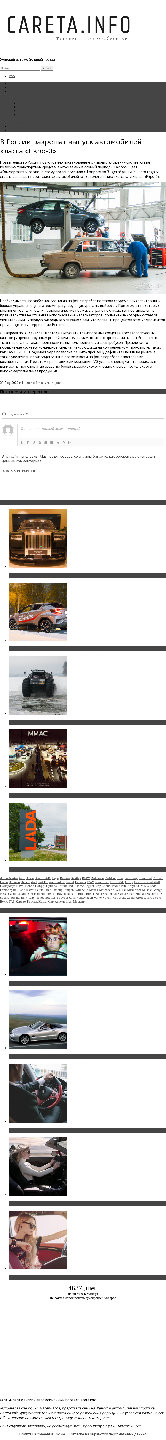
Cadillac (110, 878)
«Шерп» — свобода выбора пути (37, 722)
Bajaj (55, 878)
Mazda (93, 890)
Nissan (4, 893)
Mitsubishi (134, 890)
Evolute (59, 882)
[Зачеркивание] (40, 442)
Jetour (116, 886)
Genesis (139, 882)
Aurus (30, 878)
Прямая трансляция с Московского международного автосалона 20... (69, 795)
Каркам (21, 901)
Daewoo (14, 882)
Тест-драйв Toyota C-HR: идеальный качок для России (56, 648)
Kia (146, 886)
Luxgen (69, 890)
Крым (42, 901)
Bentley (76, 878)
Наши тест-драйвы (31, 99)
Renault (72, 893)
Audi (22, 878)
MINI (122, 890)
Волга (4, 901)
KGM (139, 886)
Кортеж (32, 901)
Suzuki (15, 897)
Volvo (98, 897)
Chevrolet (145, 878)
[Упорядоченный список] (46, 442)
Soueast (141, 893)
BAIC (47, 878)
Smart (131, 893)
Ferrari (99, 882)
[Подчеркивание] (34, 442)
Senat (113, 893)
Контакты (16, 126)
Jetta (124, 886)
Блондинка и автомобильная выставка (43, 1277)
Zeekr (131, 897)
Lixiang (57, 890)
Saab (99, 893)
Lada (153, 886)
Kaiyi (131, 886)
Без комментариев (49, 383)
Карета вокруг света (32, 114)
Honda (29, 886)
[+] (70, 442)
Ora (30, 893)
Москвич (79, 901)
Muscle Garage (152, 890)
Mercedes (105, 890)
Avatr (39, 878)
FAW (90, 882)
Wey (115, 897)
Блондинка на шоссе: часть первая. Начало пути (51, 1203)
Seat (106, 893)
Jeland (106, 886)
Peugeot (39, 893)
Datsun (25, 882)
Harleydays (7, 886)
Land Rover (26, 890)
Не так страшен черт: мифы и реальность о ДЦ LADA (55, 869)
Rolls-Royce (86, 893)
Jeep (98, 886)
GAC (120, 882)
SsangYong (154, 893)
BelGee (65, 878)
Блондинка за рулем (32, 111)
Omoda (15, 893)
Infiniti (63, 886)
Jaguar (89, 886)
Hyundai (52, 886)
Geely (129, 882)
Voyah (107, 897)
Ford (113, 882)
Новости (23, 95)
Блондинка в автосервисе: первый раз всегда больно (55, 983)
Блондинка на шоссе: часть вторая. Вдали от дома (53, 1056)
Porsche (51, 893)
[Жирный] (22, 442)
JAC (71, 886)
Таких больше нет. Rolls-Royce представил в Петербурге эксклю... (67, 575)
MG (115, 890)
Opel (24, 893)
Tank (24, 897)
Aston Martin (9, 878)
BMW (86, 878)
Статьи (14, 87)
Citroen (158, 878)
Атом (157, 897)
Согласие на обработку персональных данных (108, 1434)
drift (34, 882)
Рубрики (15, 91)
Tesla (54, 897)
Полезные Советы (30, 118)
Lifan (47, 890)
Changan (123, 878)
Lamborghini (9, 890)
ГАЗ (12, 901)
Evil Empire (46, 882)
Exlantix (80, 882)
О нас (13, 130)
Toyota (63, 897)
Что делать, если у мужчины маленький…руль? (51, 1130)
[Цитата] (58, 442)
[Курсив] (28, 442)
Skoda (122, 893)
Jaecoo (80, 886)
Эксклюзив (25, 103)
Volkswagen (85, 897)
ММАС (22, 122)
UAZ (72, 897)
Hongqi (40, 886)
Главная (14, 83)
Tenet (31, 897)
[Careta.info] (69, 48)
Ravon (61, 893)
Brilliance (97, 878)
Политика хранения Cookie (42, 1434)
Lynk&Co (81, 890)
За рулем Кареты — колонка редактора (46, 107)
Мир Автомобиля (60, 901)
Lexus (39, 890)
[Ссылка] (64, 442)
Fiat (106, 882)
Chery (133, 878)
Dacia (4, 882)
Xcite (122, 897)
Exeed (70, 882)
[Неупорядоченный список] (52, 442)
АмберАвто (144, 897)
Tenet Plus (43, 897)
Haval (20, 886)
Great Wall (152, 882)
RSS (12, 76)
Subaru (5, 897)
